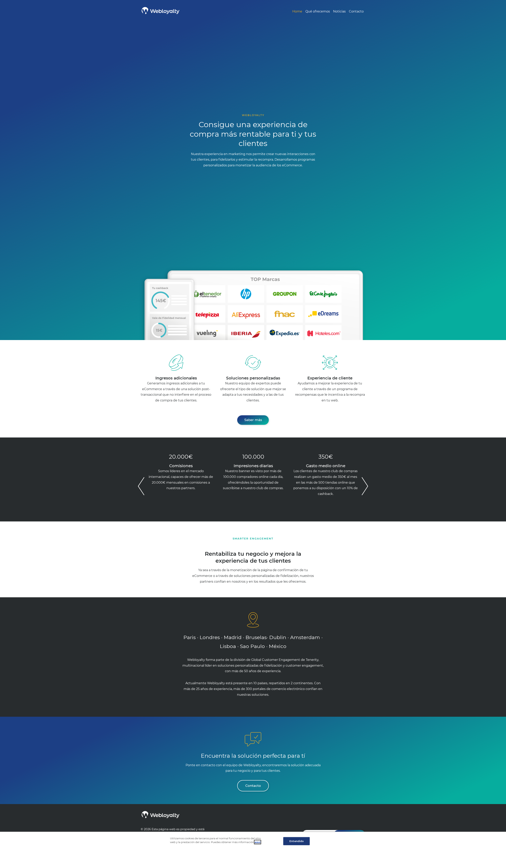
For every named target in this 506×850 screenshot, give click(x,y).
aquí (258, 842)
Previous (141, 486)
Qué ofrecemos (317, 11)
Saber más (253, 420)
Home (297, 11)
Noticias (339, 11)
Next (364, 486)
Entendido (296, 841)
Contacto (356, 11)
